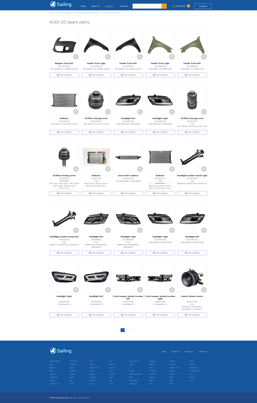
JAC (110, 361)
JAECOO (112, 364)
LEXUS (131, 364)
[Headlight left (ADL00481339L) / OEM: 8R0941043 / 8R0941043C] (192, 218)
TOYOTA (192, 364)
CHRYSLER (73, 361)
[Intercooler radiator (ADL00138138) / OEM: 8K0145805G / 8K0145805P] (128, 157)
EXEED (71, 377)
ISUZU (91, 384)
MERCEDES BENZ (135, 374)
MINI (131, 377)
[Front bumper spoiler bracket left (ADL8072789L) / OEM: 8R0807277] (128, 277)
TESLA (191, 361)
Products (109, 6)
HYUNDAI (93, 377)
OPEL (151, 367)
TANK (171, 380)
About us (95, 6)
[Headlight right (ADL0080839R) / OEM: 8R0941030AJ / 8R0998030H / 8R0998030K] (128, 218)
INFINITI (92, 380)
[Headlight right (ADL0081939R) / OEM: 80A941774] (64, 277)
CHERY (52, 380)
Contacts (124, 6)
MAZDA (132, 371)
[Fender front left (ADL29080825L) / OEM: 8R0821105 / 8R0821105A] (192, 44)
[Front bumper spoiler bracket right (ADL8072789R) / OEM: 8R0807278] (160, 277)
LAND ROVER (134, 361)
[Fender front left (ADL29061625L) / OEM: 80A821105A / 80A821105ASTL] (128, 44)
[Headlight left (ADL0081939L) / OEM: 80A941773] (96, 277)
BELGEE (52, 367)
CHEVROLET (54, 384)
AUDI (51, 364)
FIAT (71, 380)
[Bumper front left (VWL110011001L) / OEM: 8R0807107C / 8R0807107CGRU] (64, 44)
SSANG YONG (174, 367)
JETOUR (112, 374)
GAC (91, 361)
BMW (51, 371)
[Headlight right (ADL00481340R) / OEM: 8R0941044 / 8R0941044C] (160, 99)
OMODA (152, 364)
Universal (193, 367)
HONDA (92, 374)
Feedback (203, 6)
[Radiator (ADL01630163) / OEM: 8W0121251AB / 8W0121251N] (64, 99)
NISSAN (152, 361)
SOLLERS (172, 364)
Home (83, 6)
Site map (73, 398)
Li (130, 367)
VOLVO (191, 374)
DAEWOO (73, 371)
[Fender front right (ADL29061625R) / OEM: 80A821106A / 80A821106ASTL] (96, 44)
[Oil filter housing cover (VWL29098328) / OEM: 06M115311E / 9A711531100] (96, 99)
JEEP (111, 371)
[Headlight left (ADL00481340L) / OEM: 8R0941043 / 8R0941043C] (128, 99)
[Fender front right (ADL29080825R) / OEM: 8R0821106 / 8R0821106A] (160, 44)
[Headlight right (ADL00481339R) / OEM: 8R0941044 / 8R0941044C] (160, 218)
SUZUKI (172, 374)
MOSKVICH (133, 384)
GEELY (91, 364)
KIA (110, 380)
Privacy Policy (84, 398)
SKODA (172, 361)
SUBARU (172, 371)
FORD (71, 384)
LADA (111, 384)
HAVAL (91, 371)
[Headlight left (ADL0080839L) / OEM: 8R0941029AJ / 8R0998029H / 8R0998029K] (96, 218)
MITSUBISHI (133, 380)
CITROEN (72, 364)
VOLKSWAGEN (194, 371)
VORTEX (192, 377)
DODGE (72, 374)
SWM (171, 377)
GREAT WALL (94, 367)
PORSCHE (153, 374)
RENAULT (152, 377)
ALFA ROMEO (54, 361)
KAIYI (111, 377)
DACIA (71, 367)
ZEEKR (191, 380)
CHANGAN (53, 377)
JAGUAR (112, 367)
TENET (171, 384)
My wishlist (182, 6)
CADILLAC (53, 374)
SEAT (151, 384)
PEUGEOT (153, 371)
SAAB (151, 380)
